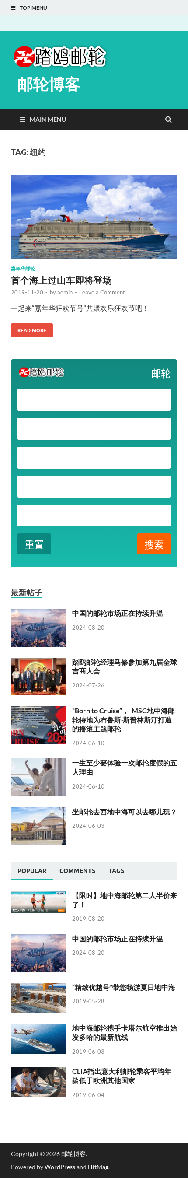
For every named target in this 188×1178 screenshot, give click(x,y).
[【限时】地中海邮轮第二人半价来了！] (38, 896)
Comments (77, 870)
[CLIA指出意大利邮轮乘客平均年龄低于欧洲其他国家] (38, 1072)
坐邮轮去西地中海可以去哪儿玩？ (124, 811)
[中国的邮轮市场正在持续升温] (38, 614)
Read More (28, 328)
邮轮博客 (48, 84)
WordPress (60, 1167)
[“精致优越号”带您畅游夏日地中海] (38, 988)
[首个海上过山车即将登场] (94, 220)
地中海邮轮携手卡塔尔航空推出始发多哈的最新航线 (124, 1032)
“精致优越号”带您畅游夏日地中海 (123, 987)
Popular (31, 870)
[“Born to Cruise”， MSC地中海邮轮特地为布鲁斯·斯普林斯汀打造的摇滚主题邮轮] (38, 711)
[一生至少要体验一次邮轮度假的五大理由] (38, 763)
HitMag (98, 1167)
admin (65, 292)
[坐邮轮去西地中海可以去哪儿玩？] (38, 812)
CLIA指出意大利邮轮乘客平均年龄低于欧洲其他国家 (121, 1075)
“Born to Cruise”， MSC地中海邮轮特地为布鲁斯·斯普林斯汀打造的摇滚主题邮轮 (123, 719)
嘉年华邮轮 (23, 269)
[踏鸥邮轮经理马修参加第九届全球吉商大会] (38, 663)
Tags (116, 870)
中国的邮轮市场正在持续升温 (117, 613)
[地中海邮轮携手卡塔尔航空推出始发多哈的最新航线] (38, 1028)
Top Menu (33, 7)
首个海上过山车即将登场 (61, 279)
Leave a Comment (102, 292)
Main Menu (48, 119)
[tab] (32, 871)
